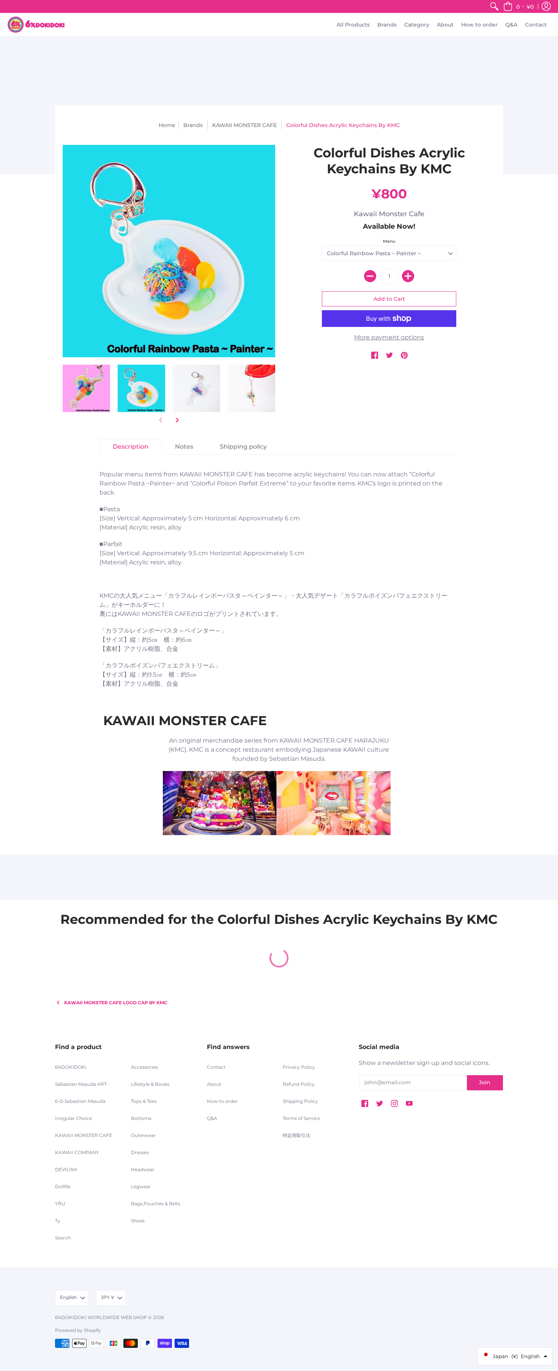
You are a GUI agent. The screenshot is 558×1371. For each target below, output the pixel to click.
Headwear (142, 1169)
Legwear (141, 1186)
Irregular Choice (73, 1118)
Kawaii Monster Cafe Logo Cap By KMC (115, 1002)
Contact (216, 1067)
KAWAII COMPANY (77, 1152)
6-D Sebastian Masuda (80, 1101)
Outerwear (143, 1135)
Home (167, 125)
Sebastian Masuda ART (81, 1084)
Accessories (144, 1067)
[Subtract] (370, 276)
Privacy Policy (299, 1067)
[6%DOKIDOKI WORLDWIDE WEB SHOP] (36, 24)
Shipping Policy (300, 1101)
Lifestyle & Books (150, 1084)
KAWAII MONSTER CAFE (244, 125)
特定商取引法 (296, 1135)
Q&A (212, 1118)
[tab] (130, 447)
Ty (57, 1220)
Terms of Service (301, 1118)
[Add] (408, 276)
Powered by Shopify (78, 1330)
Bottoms (141, 1118)
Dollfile (63, 1186)
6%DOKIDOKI (71, 1067)
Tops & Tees (144, 1101)
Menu (389, 241)
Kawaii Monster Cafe (389, 214)
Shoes (138, 1220)
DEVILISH (66, 1169)
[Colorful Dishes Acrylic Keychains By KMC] (86, 388)
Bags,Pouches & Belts (155, 1203)
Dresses (140, 1152)
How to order (222, 1101)
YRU (60, 1203)
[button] (518, 6)
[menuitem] (494, 6)
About (214, 1084)
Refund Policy (299, 1084)
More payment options (389, 337)
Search (63, 1238)
